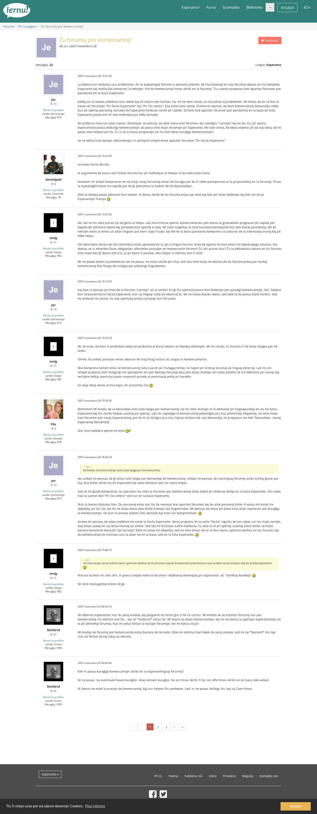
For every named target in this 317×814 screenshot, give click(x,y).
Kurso (211, 7)
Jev (66, 46)
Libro (212, 776)
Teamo (173, 776)
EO (306, 7)
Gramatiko (231, 7)
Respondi (271, 40)
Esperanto (49, 774)
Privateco (229, 776)
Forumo (8, 26)
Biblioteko (254, 7)
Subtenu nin (193, 776)
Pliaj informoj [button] (95, 806)
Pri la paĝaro (27, 26)
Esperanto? (191, 7)
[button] (270, 7)
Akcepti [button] (295, 806)
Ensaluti (287, 7)
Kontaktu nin (269, 776)
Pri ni (158, 776)
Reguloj (247, 776)
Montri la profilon (53, 110)
